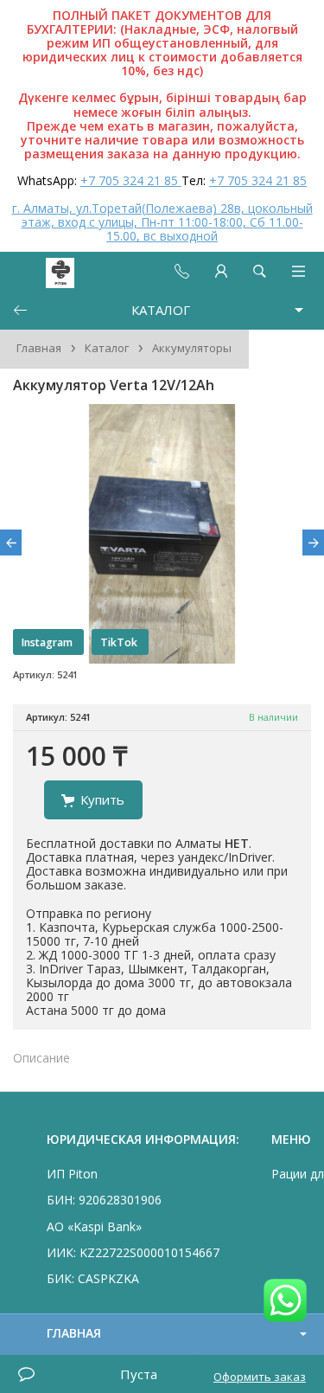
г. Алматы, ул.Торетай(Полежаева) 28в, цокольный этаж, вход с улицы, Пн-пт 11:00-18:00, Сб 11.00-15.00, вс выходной (162, 222)
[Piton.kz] (45, 271)
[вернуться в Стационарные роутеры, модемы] (20, 310)
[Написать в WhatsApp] (285, 1302)
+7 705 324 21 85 (130, 180)
